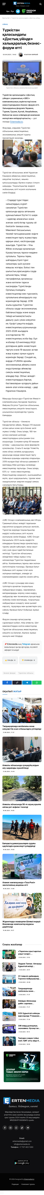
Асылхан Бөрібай (31, 54)
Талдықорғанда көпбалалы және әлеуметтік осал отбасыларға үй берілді (21, 727)
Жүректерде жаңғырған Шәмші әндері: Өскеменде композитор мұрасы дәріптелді (21, 924)
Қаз (7, 11)
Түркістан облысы (25, 673)
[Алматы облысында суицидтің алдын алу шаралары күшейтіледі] (22, 749)
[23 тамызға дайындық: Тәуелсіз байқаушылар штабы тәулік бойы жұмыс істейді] (9, 979)
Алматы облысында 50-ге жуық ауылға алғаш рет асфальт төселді (21, 805)
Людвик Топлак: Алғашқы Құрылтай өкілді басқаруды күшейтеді (29, 966)
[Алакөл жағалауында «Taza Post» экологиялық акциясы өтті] (22, 866)
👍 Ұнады (10, 660)
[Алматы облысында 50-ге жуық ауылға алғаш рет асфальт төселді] (22, 788)
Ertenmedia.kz (16, 121)
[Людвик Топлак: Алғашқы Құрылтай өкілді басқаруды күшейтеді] (9, 966)
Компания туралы (28, 1184)
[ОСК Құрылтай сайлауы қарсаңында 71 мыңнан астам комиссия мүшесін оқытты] (9, 1016)
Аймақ (5, 24)
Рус (12, 11)
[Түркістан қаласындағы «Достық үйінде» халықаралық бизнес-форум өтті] (22, 72)
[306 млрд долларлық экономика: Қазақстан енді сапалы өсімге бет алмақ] (9, 1028)
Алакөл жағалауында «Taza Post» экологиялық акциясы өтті (18, 883)
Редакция (15, 1184)
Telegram (26, 644)
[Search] (40, 4)
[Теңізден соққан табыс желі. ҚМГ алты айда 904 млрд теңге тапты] (9, 1041)
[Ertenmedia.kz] (22, 4)
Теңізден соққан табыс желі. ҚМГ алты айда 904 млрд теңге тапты (29, 1041)
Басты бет (6, 18)
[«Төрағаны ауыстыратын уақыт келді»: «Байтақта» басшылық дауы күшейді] (9, 954)
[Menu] (4, 4)
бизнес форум (9, 673)
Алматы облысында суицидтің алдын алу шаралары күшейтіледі (20, 766)
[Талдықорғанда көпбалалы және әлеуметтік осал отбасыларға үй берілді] (22, 710)
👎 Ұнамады (28, 660)
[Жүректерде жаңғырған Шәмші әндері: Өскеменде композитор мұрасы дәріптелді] (22, 905)
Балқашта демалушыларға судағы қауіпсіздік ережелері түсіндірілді (19, 844)
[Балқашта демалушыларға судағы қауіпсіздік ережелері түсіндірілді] (22, 827)
